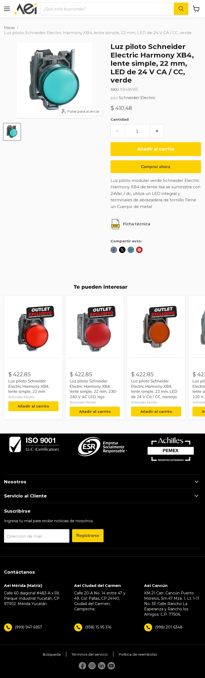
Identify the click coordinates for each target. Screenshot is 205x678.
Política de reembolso (138, 654)
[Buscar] (181, 9)
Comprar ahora (155, 167)
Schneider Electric (137, 97)
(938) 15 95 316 (98, 627)
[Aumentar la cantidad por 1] (157, 131)
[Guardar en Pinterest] (139, 250)
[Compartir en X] (122, 250)
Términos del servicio (90, 654)
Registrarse (87, 535)
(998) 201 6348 (169, 627)
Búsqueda (52, 654)
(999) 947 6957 (28, 627)
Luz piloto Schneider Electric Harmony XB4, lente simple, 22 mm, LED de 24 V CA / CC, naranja (154, 388)
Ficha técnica (136, 223)
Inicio (9, 27)
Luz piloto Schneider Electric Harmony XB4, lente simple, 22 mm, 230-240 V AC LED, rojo (93, 388)
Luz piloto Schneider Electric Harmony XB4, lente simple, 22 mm (28, 386)
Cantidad (120, 119)
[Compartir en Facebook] (114, 250)
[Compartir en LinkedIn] (131, 250)
